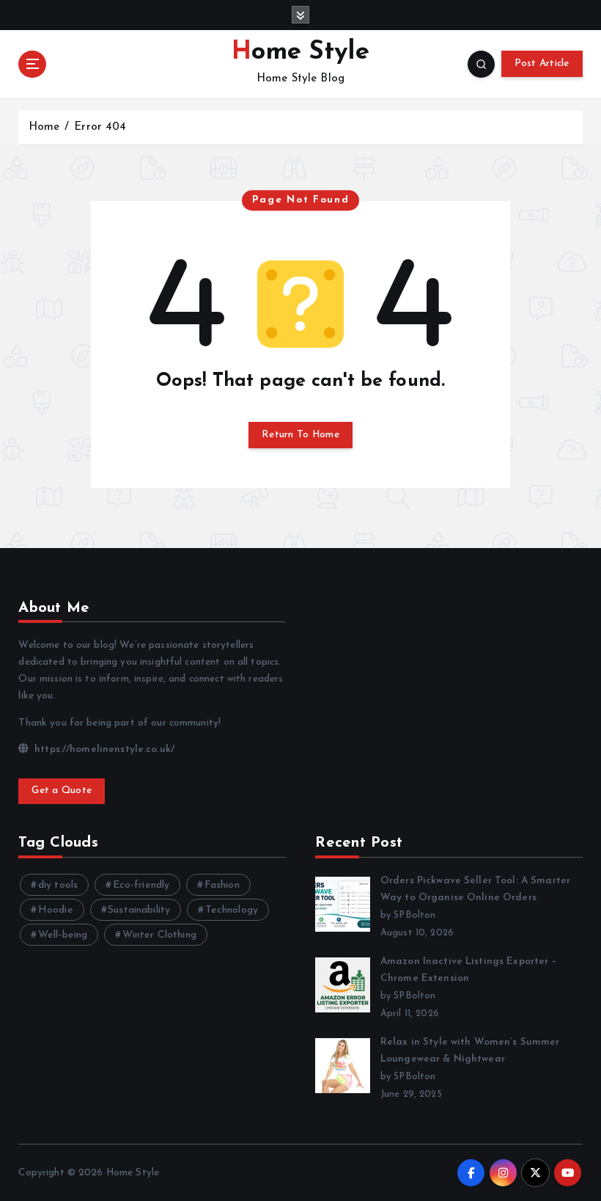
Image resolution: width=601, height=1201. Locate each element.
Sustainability (139, 910)
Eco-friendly (141, 885)
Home (44, 127)
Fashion (222, 885)
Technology (231, 910)
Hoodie (55, 910)
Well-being (62, 935)
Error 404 (100, 127)
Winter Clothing (159, 935)
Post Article (542, 63)
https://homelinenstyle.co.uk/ (103, 749)
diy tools (58, 885)
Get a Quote (62, 790)
